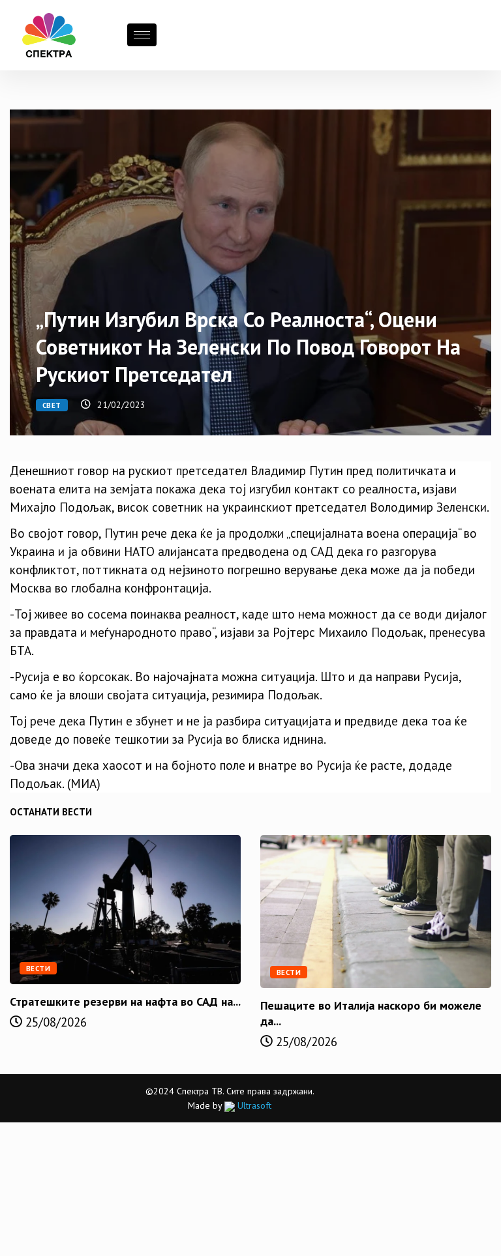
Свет (51, 405)
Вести (38, 968)
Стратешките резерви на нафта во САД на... (125, 1001)
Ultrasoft (253, 1105)
